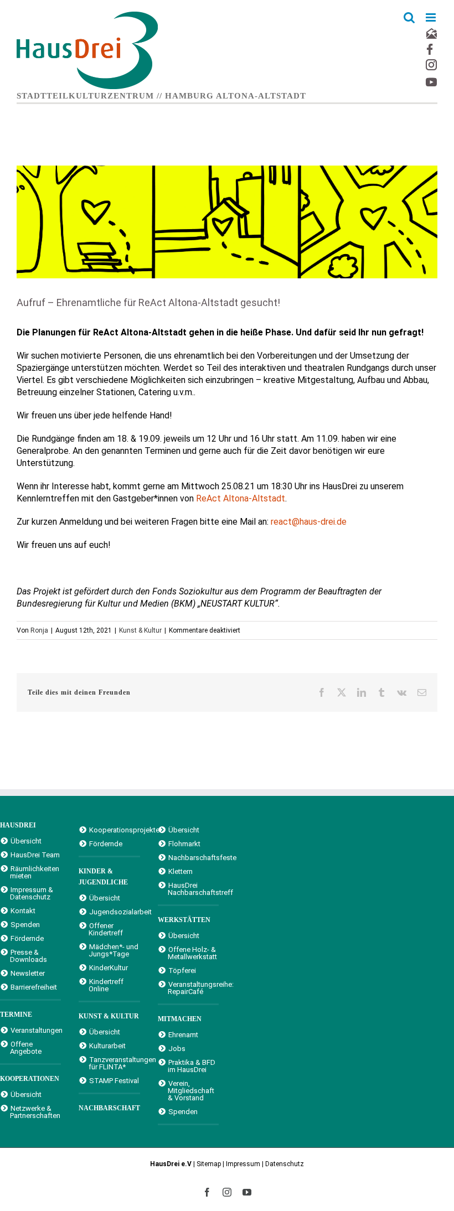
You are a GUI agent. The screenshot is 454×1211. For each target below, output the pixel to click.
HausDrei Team (35, 854)
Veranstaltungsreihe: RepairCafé (193, 987)
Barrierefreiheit (34, 987)
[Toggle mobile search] (409, 17)
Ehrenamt (183, 1034)
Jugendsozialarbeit (114, 911)
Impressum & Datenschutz (31, 893)
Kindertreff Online (106, 984)
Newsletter (28, 973)
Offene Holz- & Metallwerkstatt (192, 952)
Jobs (176, 1048)
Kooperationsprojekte (114, 830)
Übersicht (26, 841)
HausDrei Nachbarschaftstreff (193, 888)
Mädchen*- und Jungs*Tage (113, 950)
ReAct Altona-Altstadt (240, 498)
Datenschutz (284, 1164)
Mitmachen (180, 1019)
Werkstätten (184, 920)
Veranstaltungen (36, 1030)
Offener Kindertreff (106, 929)
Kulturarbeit (107, 1045)
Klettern (180, 871)
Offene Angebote (26, 1047)
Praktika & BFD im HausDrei (191, 1065)
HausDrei (18, 825)
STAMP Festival (114, 1080)
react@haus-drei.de (309, 521)
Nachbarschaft (109, 1108)
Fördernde (27, 938)
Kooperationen (29, 1079)
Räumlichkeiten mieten (34, 872)
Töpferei (182, 970)
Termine (16, 1014)
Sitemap (209, 1164)
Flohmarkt (184, 843)
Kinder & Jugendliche (103, 876)
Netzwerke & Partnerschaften (35, 1111)
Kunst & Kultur (140, 630)
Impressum (243, 1164)
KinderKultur (108, 967)
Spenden (25, 924)
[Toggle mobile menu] (431, 17)
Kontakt (23, 910)
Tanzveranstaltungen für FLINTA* (114, 1062)
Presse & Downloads (28, 955)
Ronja (39, 630)
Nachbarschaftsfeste (193, 857)
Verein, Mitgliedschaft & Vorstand (191, 1090)
